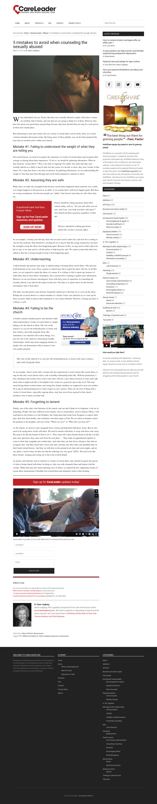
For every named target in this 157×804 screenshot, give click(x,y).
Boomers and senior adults (113, 209)
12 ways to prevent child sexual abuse (26, 593)
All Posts (30, 633)
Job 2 (49, 434)
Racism (109, 311)
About (105, 196)
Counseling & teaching (115, 284)
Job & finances (112, 266)
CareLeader (35, 10)
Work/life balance (113, 293)
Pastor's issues (109, 278)
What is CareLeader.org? (69, 667)
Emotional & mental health (113, 218)
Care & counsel (112, 234)
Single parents (112, 273)
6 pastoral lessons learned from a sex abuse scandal (32, 596)
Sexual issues (38, 633)
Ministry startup (112, 237)
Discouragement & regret (116, 221)
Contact (61, 685)
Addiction (106, 200)
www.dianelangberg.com (44, 610)
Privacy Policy (63, 689)
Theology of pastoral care (113, 315)
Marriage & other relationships (115, 246)
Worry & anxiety (112, 227)
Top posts (107, 320)
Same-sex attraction (114, 303)
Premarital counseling (115, 258)
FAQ (59, 682)
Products (61, 678)
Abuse (24, 633)
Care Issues (107, 213)
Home (60, 660)
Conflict (109, 252)
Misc (105, 263)
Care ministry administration (117, 281)
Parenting (106, 270)
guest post (55, 636)
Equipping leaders (110, 231)
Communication (112, 249)
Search (60, 693)
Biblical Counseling (29, 636)
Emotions (110, 287)
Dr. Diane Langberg (43, 636)
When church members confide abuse (26, 591)
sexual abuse (64, 636)
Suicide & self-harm (114, 224)
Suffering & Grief (109, 308)
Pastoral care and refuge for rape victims (121, 61)
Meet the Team (66, 670)
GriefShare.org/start (129, 171)
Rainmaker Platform (86, 796)
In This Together (109, 242)
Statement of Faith (68, 674)
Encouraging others (114, 290)
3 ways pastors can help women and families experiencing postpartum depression (123, 52)
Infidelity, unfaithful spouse (117, 255)
